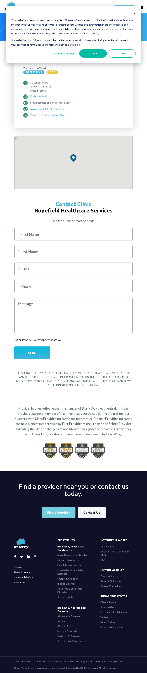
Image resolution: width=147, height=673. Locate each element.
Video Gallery (107, 622)
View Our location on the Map (47, 115)
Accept (93, 53)
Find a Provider (58, 512)
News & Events (22, 572)
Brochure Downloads (112, 627)
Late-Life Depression (69, 565)
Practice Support (109, 576)
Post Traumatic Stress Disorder (69, 590)
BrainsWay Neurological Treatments (71, 609)
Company (19, 567)
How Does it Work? (113, 540)
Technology (107, 546)
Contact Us (91, 512)
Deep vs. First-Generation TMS (114, 553)
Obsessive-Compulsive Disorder (70, 572)
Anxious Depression (68, 560)
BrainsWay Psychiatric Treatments (70, 548)
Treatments (66, 540)
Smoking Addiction (67, 578)
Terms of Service (22, 661)
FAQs (103, 560)
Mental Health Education (114, 612)
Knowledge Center (113, 596)
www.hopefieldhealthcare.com (47, 108)
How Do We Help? (112, 570)
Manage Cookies (116, 661)
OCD (52, 72)
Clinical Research (109, 602)
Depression (34, 72)
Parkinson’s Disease (68, 636)
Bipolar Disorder (66, 583)
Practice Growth (109, 607)
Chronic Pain (64, 626)
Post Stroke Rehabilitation (72, 641)
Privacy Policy (54, 661)
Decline (122, 53)
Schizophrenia (65, 597)
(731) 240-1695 (38, 96)
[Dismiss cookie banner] (134, 13)
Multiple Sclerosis (67, 631)
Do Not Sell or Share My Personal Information (84, 661)
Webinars (105, 617)
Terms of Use (39, 661)
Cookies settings (64, 53)
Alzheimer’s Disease (68, 616)
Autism (61, 621)
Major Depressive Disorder (72, 555)
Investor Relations (23, 577)
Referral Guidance (110, 581)
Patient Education (110, 586)
